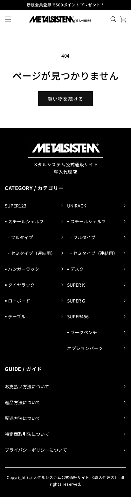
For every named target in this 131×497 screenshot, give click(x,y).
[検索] (113, 19)
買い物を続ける (65, 98)
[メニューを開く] (8, 19)
